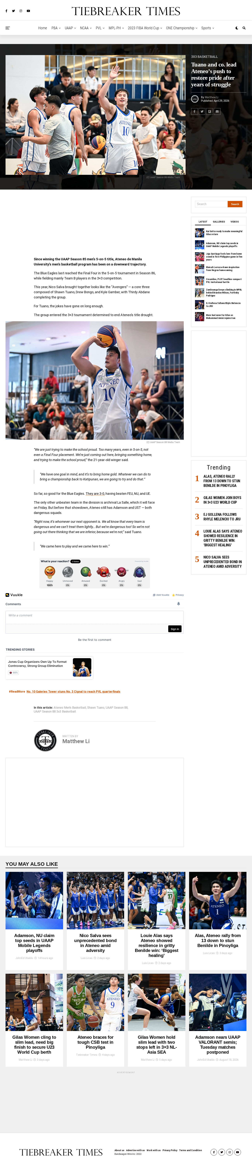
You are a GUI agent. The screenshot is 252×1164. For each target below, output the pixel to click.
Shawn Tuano (95, 707)
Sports (206, 28)
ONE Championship (180, 28)
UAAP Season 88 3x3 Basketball (55, 711)
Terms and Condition (190, 1150)
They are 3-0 (95, 494)
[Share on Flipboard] (209, 111)
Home (42, 28)
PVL (98, 28)
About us (119, 1150)
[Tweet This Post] (202, 111)
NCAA (84, 28)
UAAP (69, 28)
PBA (54, 28)
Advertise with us (135, 1150)
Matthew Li (211, 97)
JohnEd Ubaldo (24, 958)
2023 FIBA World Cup (143, 28)
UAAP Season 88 (117, 707)
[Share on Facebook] (194, 111)
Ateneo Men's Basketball (70, 707)
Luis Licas (86, 958)
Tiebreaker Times (86, 1054)
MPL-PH (115, 28)
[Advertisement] (95, 224)
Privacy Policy (170, 1150)
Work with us (154, 1150)
